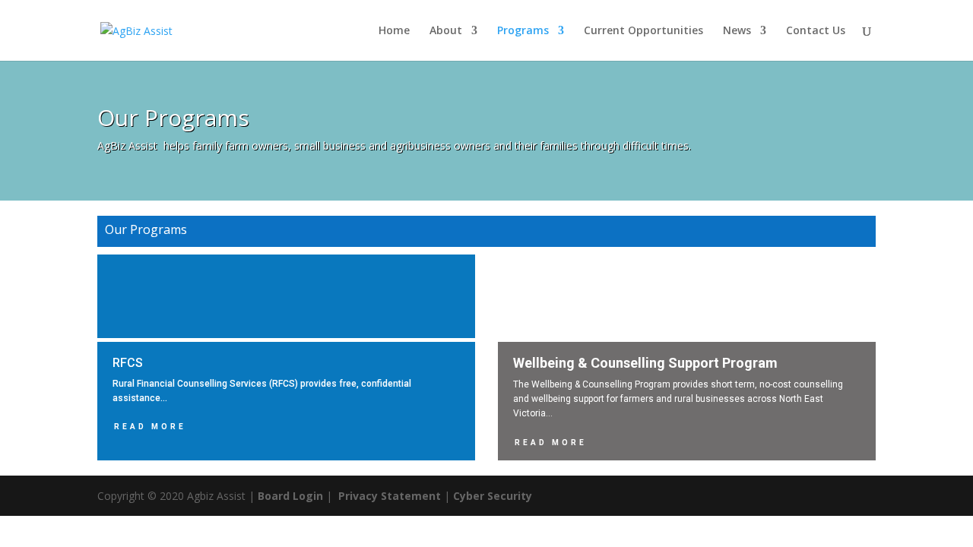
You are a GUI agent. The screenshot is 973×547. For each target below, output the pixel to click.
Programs (523, 31)
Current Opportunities (643, 31)
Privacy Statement (389, 496)
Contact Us (815, 31)
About (445, 31)
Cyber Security (492, 496)
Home (394, 31)
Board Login (290, 496)
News (737, 31)
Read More (150, 426)
